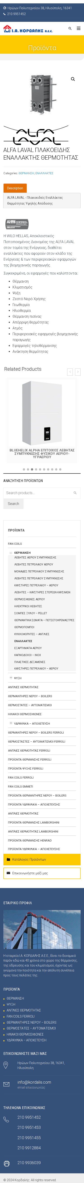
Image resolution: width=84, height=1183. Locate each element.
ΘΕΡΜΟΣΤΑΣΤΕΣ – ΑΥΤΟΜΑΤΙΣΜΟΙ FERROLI (36, 741)
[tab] (15, 188)
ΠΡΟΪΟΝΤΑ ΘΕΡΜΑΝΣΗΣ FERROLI (29, 759)
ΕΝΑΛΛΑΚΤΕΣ (44, 173)
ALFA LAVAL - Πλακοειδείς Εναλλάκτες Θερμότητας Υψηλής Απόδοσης (35, 200)
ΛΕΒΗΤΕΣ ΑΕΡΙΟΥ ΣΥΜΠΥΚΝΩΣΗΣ (35, 557)
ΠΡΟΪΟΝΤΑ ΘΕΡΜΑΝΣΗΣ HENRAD (30, 840)
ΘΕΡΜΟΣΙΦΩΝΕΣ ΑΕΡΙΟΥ (29, 599)
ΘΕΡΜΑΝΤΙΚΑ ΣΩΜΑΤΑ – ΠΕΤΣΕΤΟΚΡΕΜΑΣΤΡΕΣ (44, 620)
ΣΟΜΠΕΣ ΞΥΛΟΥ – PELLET (30, 613)
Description (15, 188)
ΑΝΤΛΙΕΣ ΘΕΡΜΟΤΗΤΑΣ (23, 687)
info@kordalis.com (34, 1082)
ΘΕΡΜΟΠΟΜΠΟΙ (24, 627)
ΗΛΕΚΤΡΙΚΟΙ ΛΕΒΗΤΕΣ (28, 606)
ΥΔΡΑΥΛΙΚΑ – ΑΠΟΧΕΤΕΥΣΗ (32, 723)
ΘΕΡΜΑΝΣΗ (26, 173)
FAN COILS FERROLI (21, 777)
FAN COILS (15, 543)
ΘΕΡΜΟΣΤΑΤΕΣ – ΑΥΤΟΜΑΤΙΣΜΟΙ (30, 705)
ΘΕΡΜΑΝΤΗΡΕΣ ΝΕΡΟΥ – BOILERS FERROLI (36, 732)
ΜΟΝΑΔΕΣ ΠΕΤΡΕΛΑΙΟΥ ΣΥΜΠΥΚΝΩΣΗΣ (39, 571)
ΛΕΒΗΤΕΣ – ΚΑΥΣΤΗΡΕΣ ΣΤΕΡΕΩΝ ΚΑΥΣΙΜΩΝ (42, 592)
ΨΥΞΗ (18, 678)
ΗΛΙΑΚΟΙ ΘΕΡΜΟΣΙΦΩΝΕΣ (25, 714)
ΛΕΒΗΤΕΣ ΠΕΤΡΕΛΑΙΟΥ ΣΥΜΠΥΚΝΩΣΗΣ (38, 578)
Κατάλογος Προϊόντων (29, 859)
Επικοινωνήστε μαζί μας (30, 873)
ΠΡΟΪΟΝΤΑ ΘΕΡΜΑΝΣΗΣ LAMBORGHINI (33, 822)
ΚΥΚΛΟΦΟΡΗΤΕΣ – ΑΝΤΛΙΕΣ (32, 634)
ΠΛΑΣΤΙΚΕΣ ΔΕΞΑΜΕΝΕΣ (29, 662)
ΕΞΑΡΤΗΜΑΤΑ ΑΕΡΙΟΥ (28, 648)
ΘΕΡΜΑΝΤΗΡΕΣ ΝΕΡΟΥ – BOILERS (30, 696)
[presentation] (70, 372)
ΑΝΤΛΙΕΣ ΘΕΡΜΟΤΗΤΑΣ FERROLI (29, 750)
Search (13, 504)
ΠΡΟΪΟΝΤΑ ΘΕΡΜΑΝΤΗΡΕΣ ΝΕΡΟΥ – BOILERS (37, 795)
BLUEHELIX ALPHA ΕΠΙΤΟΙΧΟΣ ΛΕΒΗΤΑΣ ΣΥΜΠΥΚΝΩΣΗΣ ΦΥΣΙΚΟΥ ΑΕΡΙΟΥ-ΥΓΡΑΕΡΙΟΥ (42, 453)
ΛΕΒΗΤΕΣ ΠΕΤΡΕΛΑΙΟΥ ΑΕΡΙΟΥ (33, 564)
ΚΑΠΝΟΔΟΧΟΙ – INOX (27, 655)
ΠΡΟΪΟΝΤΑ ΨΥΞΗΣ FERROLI (25, 768)
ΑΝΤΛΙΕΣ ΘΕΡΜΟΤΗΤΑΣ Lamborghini (33, 831)
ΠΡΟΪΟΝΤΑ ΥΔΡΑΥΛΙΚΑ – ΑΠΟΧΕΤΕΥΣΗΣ (34, 804)
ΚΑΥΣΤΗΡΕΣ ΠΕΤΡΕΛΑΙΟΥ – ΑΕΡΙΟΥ (36, 585)
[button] (24, 469)
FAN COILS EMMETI (20, 786)
